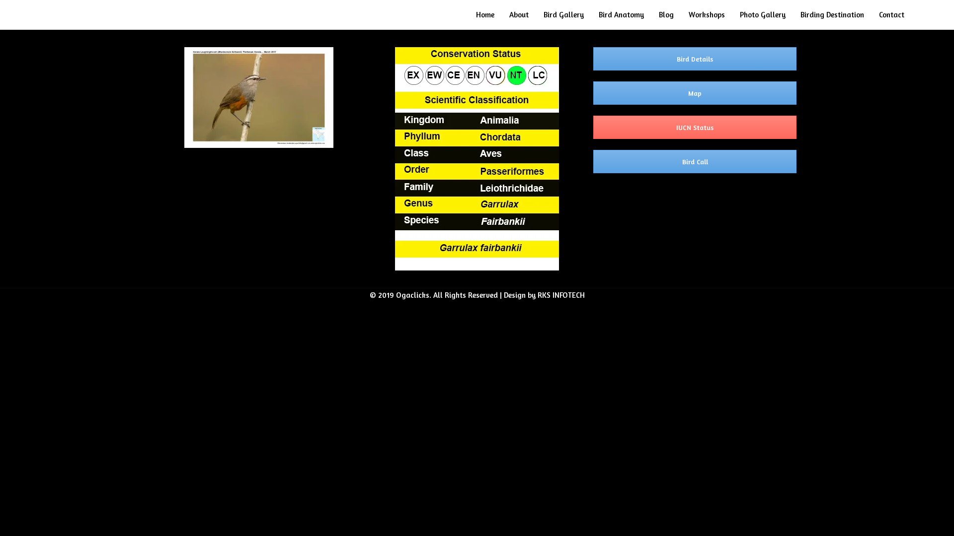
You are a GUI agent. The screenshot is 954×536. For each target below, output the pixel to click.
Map (695, 93)
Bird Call (695, 161)
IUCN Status (695, 127)
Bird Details (695, 59)
